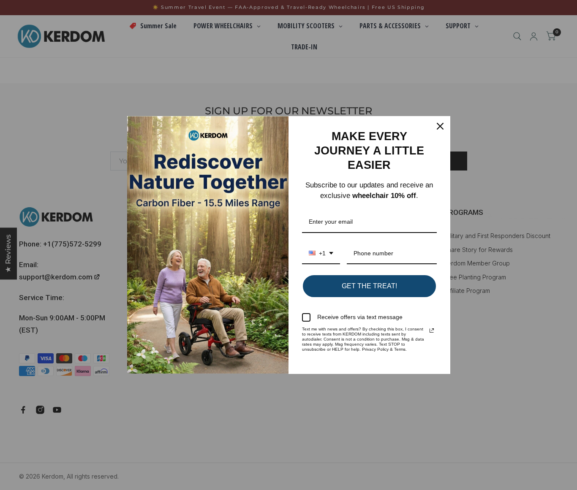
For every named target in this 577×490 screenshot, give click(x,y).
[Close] (440, 126)
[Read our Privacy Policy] (432, 330)
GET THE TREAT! (369, 286)
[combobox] (321, 254)
